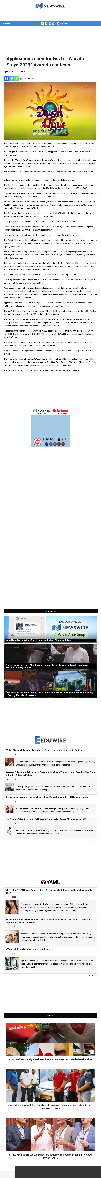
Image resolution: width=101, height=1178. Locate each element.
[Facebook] (6, 78)
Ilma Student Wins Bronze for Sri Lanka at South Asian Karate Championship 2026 (45, 819)
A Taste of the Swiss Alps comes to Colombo (27, 949)
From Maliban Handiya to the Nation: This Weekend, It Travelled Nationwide (50, 1059)
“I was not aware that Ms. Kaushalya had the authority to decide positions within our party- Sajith (47, 666)
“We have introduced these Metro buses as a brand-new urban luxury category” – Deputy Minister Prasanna (50, 694)
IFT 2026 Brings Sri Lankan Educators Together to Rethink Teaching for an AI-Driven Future (50, 1156)
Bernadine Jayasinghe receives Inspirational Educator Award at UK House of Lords (46, 797)
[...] (70, 765)
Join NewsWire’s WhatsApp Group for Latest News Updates (38, 640)
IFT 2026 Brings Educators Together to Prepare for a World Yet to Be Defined (43, 750)
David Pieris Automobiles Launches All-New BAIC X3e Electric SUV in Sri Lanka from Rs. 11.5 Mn (50, 1107)
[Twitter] (11, 78)
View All (92, 841)
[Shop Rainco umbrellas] (50, 427)
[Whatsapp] (16, 78)
